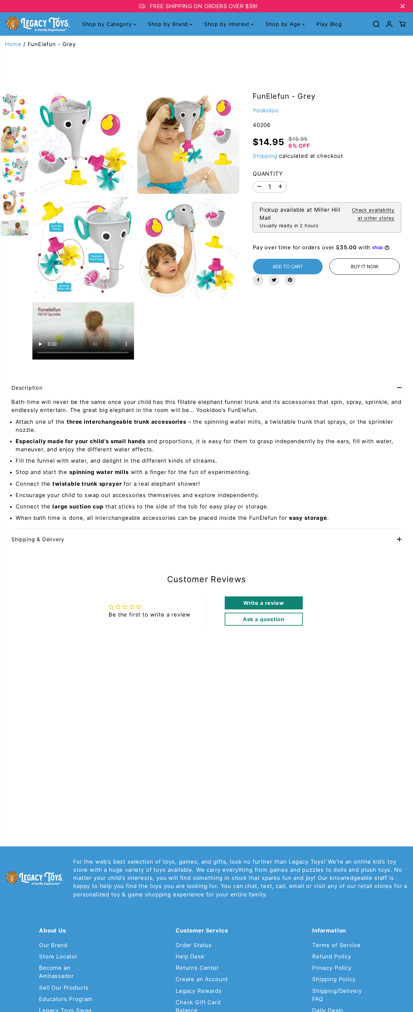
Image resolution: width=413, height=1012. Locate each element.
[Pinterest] (290, 279)
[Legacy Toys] (37, 24)
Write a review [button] (263, 603)
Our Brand (53, 945)
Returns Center (197, 968)
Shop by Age (283, 24)
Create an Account (202, 979)
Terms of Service (336, 945)
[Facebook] (258, 279)
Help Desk (190, 956)
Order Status (194, 945)
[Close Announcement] (402, 6)
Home (13, 44)
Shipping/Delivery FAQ (337, 995)
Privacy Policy (332, 968)
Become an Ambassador (56, 972)
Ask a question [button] (264, 619)
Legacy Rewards (199, 991)
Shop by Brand (169, 24)
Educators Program (66, 999)
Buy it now (364, 266)
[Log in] (389, 24)
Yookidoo (266, 110)
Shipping (265, 155)
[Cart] (402, 24)
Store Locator (58, 956)
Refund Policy (331, 956)
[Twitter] (274, 279)
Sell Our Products (64, 987)
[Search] (376, 24)
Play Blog (329, 24)
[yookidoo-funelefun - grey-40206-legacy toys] (83, 143)
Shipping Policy (334, 979)
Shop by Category (108, 24)
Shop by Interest (227, 24)
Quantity (268, 173)
